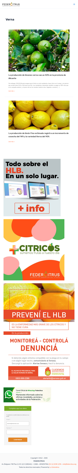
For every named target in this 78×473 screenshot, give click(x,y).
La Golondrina (54, 467)
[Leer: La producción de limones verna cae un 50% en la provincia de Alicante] (39, 50)
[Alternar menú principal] (74, 4)
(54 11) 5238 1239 (55, 464)
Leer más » (11, 91)
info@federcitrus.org (69, 464)
